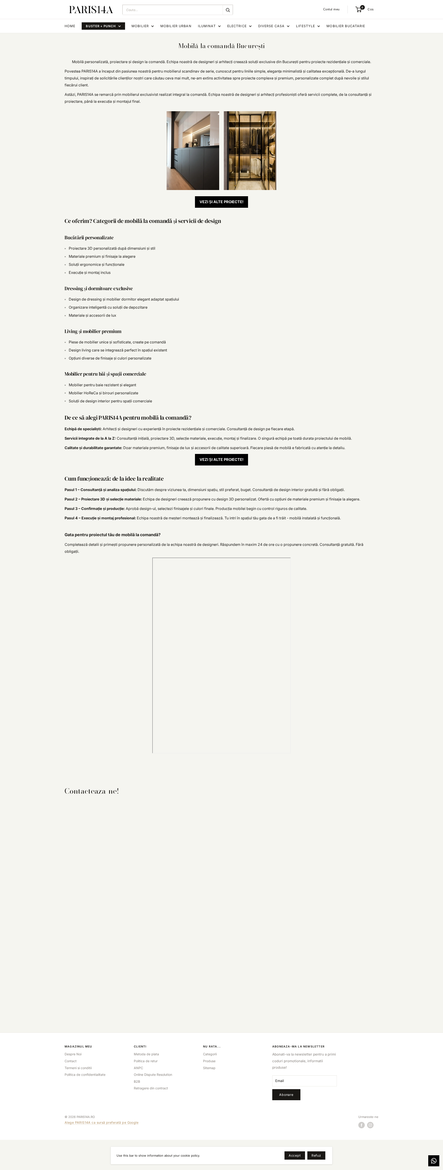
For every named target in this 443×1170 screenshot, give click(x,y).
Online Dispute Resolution (153, 1074)
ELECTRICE (237, 26)
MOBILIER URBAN (176, 26)
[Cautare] (228, 10)
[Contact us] (433, 1160)
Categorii (210, 1054)
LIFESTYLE (305, 26)
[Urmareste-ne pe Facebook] (361, 1125)
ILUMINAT (207, 26)
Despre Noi (73, 1054)
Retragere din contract (151, 1088)
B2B (137, 1081)
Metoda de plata (146, 1054)
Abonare (286, 1095)
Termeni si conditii (78, 1068)
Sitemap (209, 1068)
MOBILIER (140, 26)
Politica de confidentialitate (85, 1074)
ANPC (138, 1068)
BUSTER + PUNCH (101, 26)
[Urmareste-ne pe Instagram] (370, 1125)
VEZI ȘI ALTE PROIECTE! (221, 201)
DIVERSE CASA (271, 26)
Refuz (316, 1155)
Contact (71, 1061)
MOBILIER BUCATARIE (345, 26)
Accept (295, 1155)
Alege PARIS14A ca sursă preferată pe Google (101, 1122)
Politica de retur (146, 1061)
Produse (209, 1061)
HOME (70, 26)
